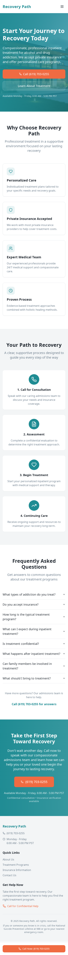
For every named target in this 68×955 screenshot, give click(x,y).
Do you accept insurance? (20, 604)
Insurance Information (17, 870)
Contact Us (9, 875)
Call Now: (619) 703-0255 (36, 948)
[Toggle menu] (62, 6)
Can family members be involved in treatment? (27, 666)
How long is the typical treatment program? (26, 616)
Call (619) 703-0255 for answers (34, 704)
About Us (8, 859)
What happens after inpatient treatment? (31, 654)
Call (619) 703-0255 (36, 74)
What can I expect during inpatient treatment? (27, 631)
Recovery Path (17, 6)
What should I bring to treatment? (27, 678)
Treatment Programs (16, 865)
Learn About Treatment (34, 86)
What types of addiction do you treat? (29, 594)
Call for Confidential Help (22, 906)
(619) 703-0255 (36, 782)
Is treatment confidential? (21, 644)
